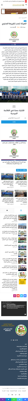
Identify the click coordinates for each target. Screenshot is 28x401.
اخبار (20, 18)
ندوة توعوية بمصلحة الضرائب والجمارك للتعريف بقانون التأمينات (9, 266)
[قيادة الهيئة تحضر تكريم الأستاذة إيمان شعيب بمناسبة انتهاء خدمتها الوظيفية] (21, 193)
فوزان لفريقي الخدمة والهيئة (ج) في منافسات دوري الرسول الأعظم (9, 232)
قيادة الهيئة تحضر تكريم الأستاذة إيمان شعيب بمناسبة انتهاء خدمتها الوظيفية (21, 200)
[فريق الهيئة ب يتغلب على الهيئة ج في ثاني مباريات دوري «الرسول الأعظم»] (22, 240)
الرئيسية (24, 18)
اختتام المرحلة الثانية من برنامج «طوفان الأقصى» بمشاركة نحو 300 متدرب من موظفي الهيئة (10, 260)
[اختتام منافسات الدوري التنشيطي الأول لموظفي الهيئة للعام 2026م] (21, 176)
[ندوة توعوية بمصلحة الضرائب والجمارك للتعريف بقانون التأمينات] (22, 268)
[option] (14, 94)
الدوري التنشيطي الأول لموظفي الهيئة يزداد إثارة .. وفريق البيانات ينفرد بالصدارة (7, 184)
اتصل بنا (4, 391)
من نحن (19, 391)
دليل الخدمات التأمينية (22, 356)
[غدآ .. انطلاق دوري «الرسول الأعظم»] (22, 254)
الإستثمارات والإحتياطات (22, 346)
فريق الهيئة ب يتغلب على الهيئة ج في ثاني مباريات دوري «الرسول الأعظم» (9, 239)
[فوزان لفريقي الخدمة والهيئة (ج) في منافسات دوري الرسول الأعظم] (22, 233)
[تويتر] (15, 340)
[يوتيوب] (13, 340)
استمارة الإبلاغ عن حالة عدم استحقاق (19, 360)
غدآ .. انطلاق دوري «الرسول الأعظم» (11, 252)
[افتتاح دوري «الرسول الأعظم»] (22, 247)
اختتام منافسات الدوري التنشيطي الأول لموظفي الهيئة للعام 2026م (21, 183)
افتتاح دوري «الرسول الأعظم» (16, 98)
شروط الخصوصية (13, 391)
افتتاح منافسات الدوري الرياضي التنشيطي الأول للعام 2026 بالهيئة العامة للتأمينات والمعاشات (7, 200)
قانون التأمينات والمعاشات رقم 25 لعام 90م (17, 369)
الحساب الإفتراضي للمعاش (21, 351)
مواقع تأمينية (24, 374)
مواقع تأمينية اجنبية (22, 376)
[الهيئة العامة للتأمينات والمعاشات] (18, 5)
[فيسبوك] (17, 340)
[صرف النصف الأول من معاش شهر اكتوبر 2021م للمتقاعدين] (22, 275)
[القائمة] (2, 5)
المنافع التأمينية (23, 349)
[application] (14, 308)
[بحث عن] (26, 5)
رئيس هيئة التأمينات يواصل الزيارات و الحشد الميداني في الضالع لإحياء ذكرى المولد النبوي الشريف (10, 217)
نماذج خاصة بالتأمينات (22, 378)
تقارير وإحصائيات (23, 353)
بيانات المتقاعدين (23, 364)
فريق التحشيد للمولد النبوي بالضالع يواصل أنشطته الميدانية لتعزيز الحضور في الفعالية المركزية (9, 225)
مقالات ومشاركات (23, 371)
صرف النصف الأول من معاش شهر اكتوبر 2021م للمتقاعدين (10, 273)
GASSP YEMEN (21, 388)
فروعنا (7, 391)
